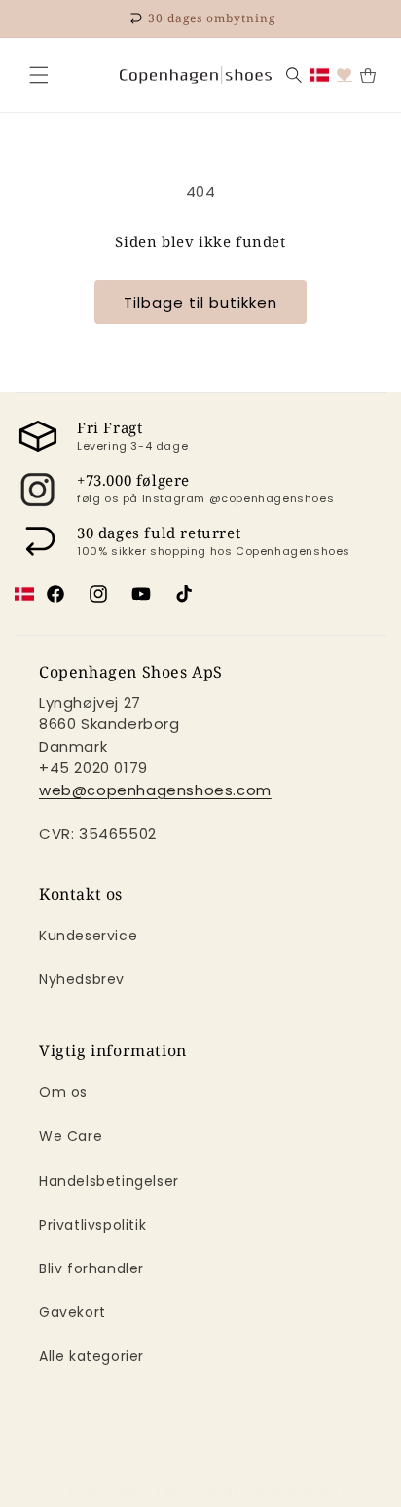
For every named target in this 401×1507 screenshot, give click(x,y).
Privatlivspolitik (92, 1224)
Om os (63, 1092)
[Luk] (39, 75)
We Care (70, 1136)
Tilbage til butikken (200, 302)
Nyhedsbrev (82, 979)
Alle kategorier (91, 1356)
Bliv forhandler (91, 1268)
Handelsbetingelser (109, 1181)
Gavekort (72, 1312)
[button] (39, 75)
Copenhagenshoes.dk (173, 1491)
